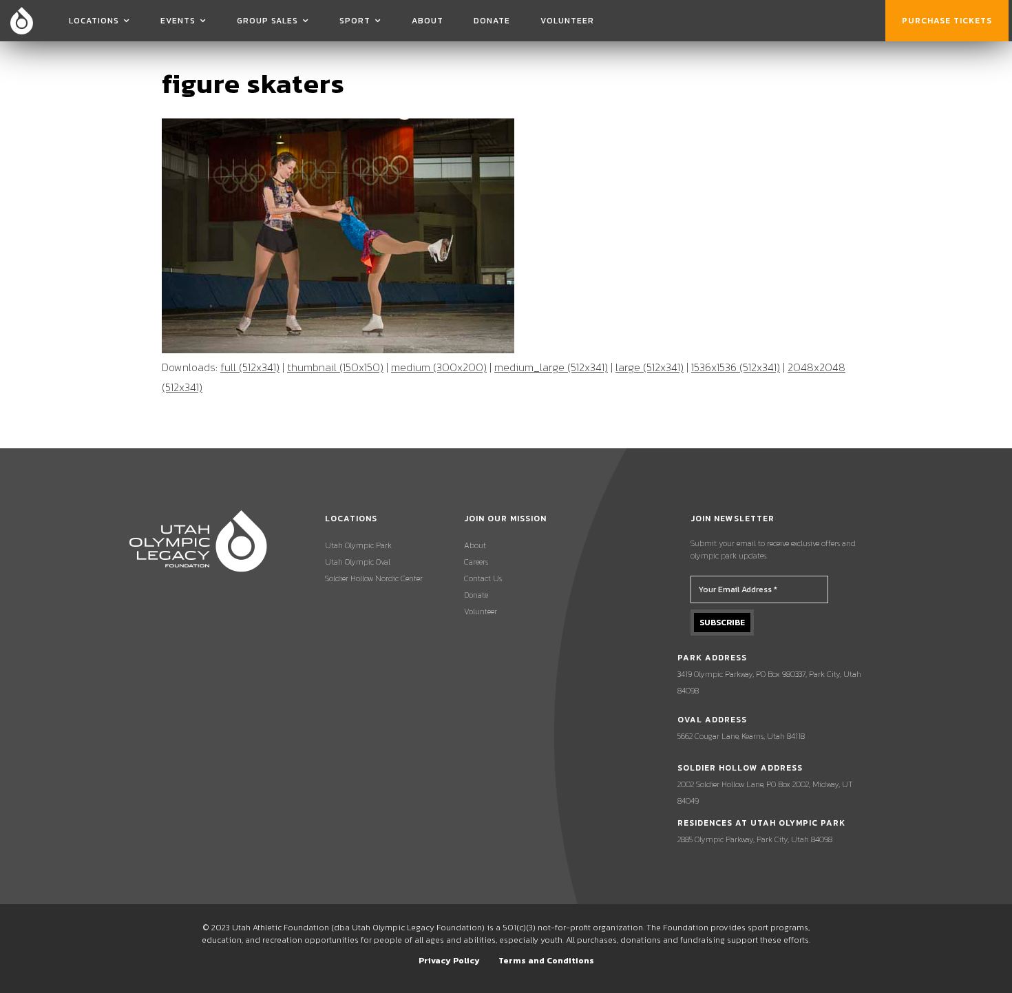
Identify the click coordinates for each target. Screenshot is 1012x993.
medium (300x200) (439, 367)
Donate (492, 20)
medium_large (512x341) (551, 367)
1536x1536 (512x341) (735, 367)
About (427, 20)
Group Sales (267, 20)
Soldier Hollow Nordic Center (374, 578)
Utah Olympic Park (358, 545)
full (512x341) (250, 367)
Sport (354, 20)
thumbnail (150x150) (335, 367)
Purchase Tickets (947, 20)
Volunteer (567, 20)
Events (178, 20)
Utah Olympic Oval (357, 562)
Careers (476, 562)
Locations (94, 20)
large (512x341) (649, 367)
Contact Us (483, 578)
